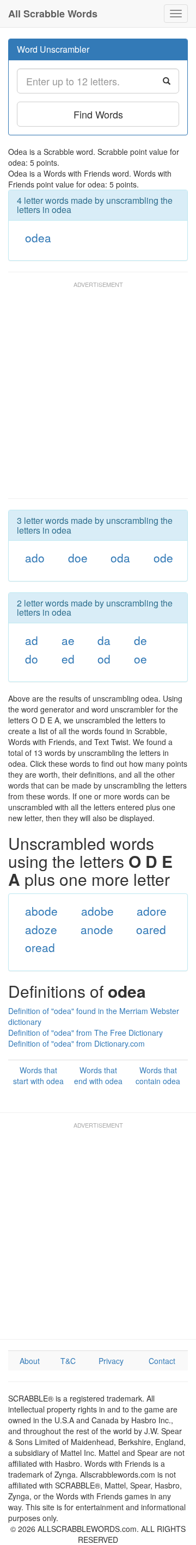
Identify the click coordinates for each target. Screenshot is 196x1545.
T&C (68, 1360)
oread (40, 947)
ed (68, 658)
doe (78, 557)
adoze (41, 929)
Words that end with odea (98, 1075)
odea (38, 237)
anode (97, 929)
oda (120, 557)
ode (163, 557)
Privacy (111, 1360)
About (30, 1360)
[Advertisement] (98, 395)
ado (35, 557)
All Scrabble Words (52, 14)
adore (152, 911)
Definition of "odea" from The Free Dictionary (85, 1032)
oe (140, 658)
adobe (97, 911)
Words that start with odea (38, 1075)
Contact (162, 1360)
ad (31, 640)
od (104, 658)
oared (151, 929)
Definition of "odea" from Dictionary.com (76, 1043)
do (31, 658)
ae (68, 640)
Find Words (98, 114)
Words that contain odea (158, 1075)
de (140, 640)
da (104, 640)
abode (41, 911)
